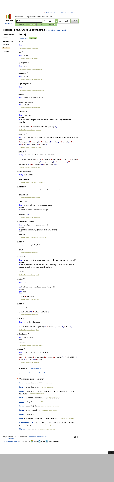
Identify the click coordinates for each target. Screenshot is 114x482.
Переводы (31, 24)
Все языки (6, 44)
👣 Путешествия (9, 438)
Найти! (74, 21)
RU (76, 13)
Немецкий (6, 51)
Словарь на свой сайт (66, 13)
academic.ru (8, 23)
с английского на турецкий (56, 30)
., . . (26, 422)
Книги (42, 24)
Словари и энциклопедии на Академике (33, 17)
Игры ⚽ (52, 24)
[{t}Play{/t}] (22, 41)
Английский (6, 47)
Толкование (23, 38)
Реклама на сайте (42, 436)
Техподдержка (32, 436)
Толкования (20, 24)
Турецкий (5, 37)
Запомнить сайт (51, 13)
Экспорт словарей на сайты (11, 441)
